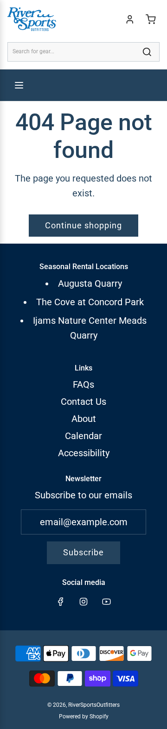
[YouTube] (106, 601)
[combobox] (83, 51)
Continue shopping (83, 225)
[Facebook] (61, 601)
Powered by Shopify (84, 716)
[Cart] (151, 19)
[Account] (130, 19)
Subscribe (83, 552)
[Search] (147, 52)
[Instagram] (83, 601)
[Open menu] (19, 85)
